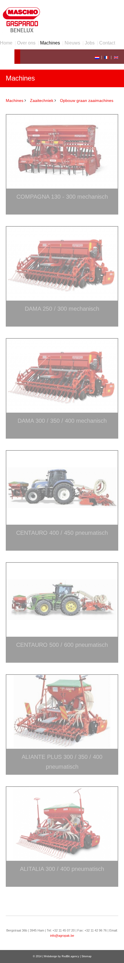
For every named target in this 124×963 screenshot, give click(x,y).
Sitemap (86, 956)
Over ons (26, 42)
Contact (107, 42)
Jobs (90, 42)
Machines (50, 42)
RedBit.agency (70, 956)
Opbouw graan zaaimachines (86, 100)
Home (6, 42)
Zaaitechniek (41, 100)
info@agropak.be (62, 935)
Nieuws (72, 42)
